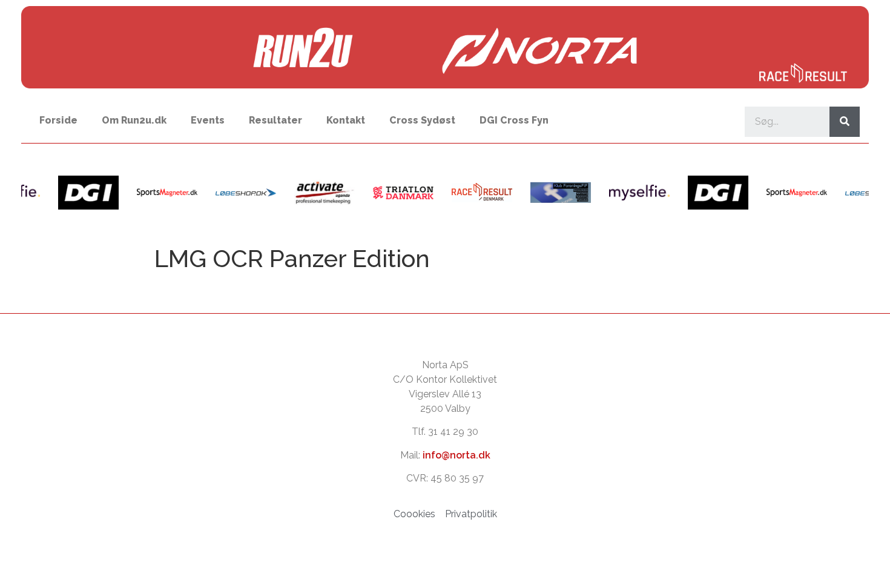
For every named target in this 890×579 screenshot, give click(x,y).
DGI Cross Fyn (514, 120)
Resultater (275, 120)
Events (208, 120)
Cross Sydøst (422, 120)
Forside (58, 120)
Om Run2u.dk (134, 120)
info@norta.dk (456, 455)
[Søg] (844, 122)
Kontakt (345, 120)
